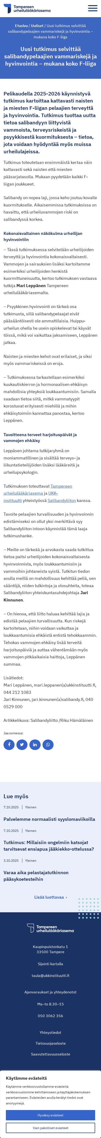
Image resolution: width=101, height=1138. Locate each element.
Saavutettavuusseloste (50, 1054)
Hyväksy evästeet (50, 1115)
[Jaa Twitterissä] (21, 744)
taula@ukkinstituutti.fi (50, 975)
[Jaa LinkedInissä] (34, 744)
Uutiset (37, 25)
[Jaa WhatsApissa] (48, 744)
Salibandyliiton (62, 500)
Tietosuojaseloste (50, 1043)
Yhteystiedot (50, 1032)
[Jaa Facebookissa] (9, 744)
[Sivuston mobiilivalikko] (92, 8)
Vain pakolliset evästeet (50, 1128)
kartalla (56, 963)
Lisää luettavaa (49, 897)
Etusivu (21, 25)
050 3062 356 (50, 1015)
